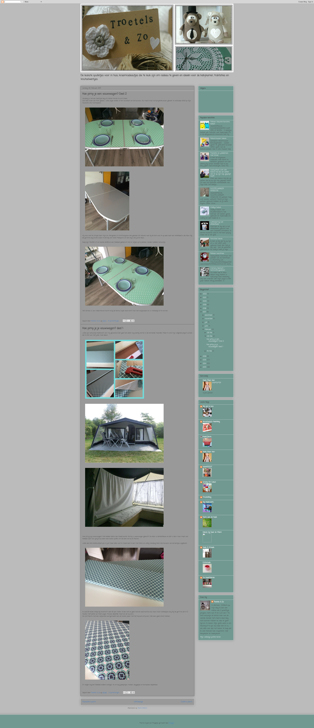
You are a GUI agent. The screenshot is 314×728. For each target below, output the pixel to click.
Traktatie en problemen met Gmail (219, 154)
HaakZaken (207, 436)
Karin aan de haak (210, 517)
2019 (205, 304)
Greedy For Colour (209, 482)
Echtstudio (206, 562)
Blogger (171, 723)
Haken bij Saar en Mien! (212, 532)
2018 (205, 308)
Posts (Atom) (142, 708)
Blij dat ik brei (208, 406)
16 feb (209, 351)
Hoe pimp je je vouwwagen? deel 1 (102, 328)
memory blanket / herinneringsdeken (217, 269)
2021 (205, 297)
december (209, 315)
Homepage (138, 701)
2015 (205, 360)
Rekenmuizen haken (218, 138)
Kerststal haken (216, 239)
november (209, 318)
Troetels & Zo (219, 602)
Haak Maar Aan (209, 380)
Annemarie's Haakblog (211, 421)
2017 (205, 312)
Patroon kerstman (217, 253)
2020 (205, 301)
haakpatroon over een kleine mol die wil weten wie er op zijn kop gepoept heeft (220, 173)
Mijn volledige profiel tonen (210, 637)
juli (206, 322)
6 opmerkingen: (114, 321)
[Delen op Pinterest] (133, 321)
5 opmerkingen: (114, 692)
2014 (205, 363)
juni (207, 326)
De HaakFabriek (209, 577)
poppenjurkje (216, 382)
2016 (205, 356)
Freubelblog (207, 497)
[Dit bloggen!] (126, 321)
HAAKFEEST (207, 467)
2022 (205, 294)
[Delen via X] (128, 321)
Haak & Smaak (208, 547)
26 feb (210, 336)
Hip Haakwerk (208, 502)
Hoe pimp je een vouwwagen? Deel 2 (104, 94)
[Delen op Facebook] (131, 321)
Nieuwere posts (89, 701)
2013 (205, 367)
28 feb (210, 332)
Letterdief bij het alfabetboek (216, 223)
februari (208, 329)
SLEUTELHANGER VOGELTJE (217, 189)
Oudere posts (186, 701)
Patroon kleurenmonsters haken (220, 123)
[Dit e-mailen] (124, 321)
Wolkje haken (215, 207)
